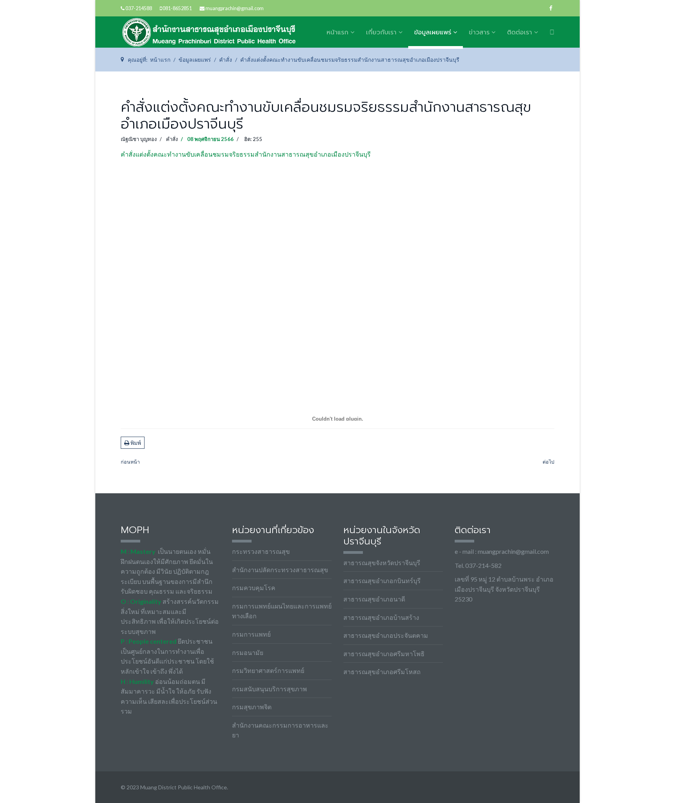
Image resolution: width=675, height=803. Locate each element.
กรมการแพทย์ (251, 634)
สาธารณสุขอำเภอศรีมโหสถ (382, 671)
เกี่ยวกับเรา (381, 32)
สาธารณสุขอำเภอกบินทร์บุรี (382, 580)
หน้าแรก (337, 32)
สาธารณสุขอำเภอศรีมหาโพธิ (384, 653)
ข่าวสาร (479, 32)
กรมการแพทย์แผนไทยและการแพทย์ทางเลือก (282, 611)
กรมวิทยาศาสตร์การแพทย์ (268, 670)
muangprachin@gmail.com (234, 8)
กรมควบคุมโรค (253, 587)
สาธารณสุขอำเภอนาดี (374, 599)
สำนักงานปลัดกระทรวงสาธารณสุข (280, 569)
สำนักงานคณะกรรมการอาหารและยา (280, 730)
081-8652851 (177, 8)
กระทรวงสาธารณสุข (261, 551)
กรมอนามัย (247, 652)
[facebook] (550, 8)
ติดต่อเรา (519, 32)
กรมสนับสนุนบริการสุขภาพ (269, 688)
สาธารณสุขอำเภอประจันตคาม (385, 635)
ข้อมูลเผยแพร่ (432, 32)
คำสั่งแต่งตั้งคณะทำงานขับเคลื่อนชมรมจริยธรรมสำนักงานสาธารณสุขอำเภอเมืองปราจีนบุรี (246, 154)
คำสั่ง (172, 139)
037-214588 (138, 8)
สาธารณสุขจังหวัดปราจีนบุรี (381, 562)
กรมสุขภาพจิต (251, 706)
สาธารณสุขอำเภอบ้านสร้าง (381, 617)
